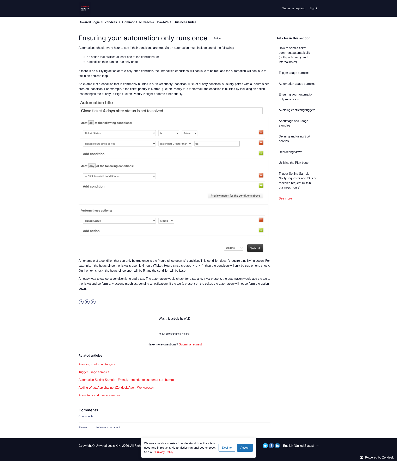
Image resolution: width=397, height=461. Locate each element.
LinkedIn (93, 302)
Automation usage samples (297, 83)
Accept (244, 447)
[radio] (163, 326)
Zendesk (111, 22)
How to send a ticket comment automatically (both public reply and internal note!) (294, 55)
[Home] (85, 8)
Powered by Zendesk (379, 457)
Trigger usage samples (294, 72)
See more (285, 198)
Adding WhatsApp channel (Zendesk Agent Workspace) (116, 387)
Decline (227, 447)
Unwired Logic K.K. (109, 445)
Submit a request (293, 8)
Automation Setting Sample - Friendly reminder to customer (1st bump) (126, 379)
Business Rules (185, 22)
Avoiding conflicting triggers (297, 110)
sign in (92, 427)
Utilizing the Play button (294, 162)
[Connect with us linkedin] (277, 445)
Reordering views (290, 152)
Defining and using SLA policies (294, 139)
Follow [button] (217, 38)
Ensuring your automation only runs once (296, 97)
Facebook (81, 302)
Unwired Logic (89, 22)
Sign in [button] (314, 8)
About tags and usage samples (293, 123)
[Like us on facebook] (271, 445)
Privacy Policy (164, 452)
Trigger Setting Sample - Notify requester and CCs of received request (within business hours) (297, 180)
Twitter (87, 302)
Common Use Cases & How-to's (145, 22)
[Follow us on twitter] (265, 445)
